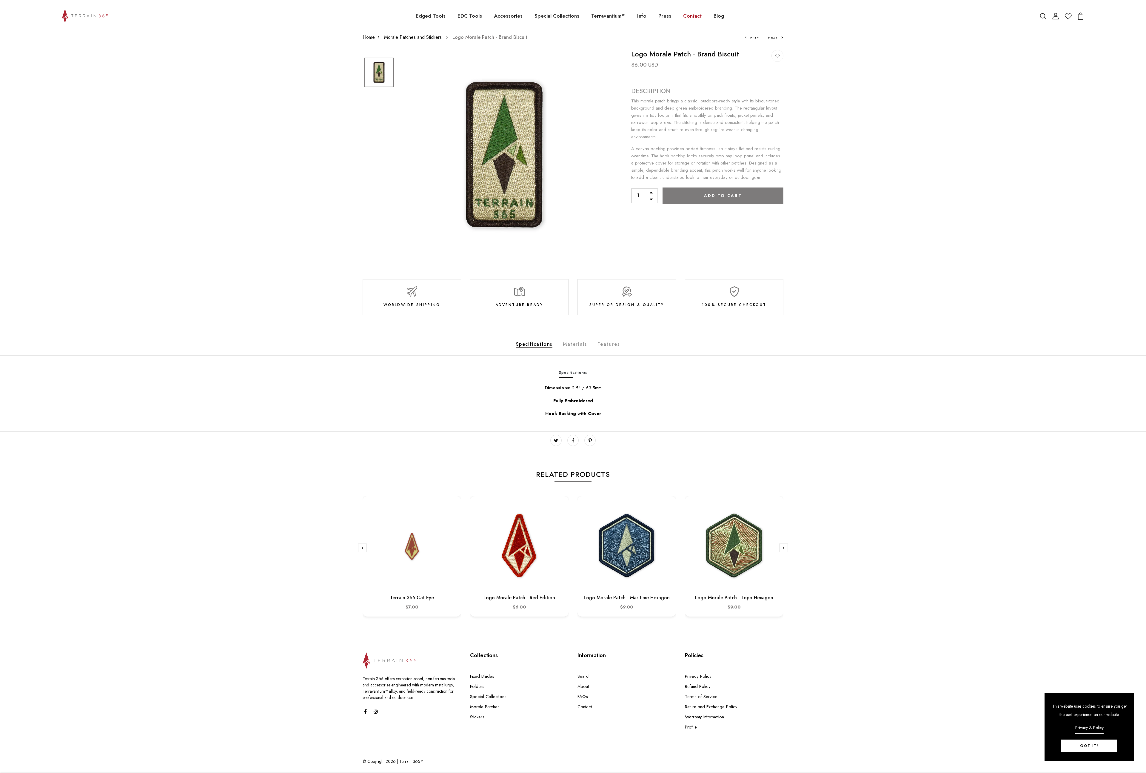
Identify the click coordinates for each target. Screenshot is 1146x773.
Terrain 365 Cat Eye (412, 597)
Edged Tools (431, 15)
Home (369, 37)
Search (584, 676)
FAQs (582, 696)
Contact (692, 15)
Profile (691, 727)
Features (608, 344)
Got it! (1089, 746)
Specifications (534, 344)
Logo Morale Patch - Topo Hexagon (734, 597)
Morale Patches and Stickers (413, 37)
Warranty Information (704, 717)
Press (664, 15)
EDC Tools (470, 15)
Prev (754, 37)
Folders (477, 686)
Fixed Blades (482, 676)
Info (641, 15)
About (583, 686)
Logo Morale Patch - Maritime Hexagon (627, 597)
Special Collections (557, 15)
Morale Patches (485, 706)
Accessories (508, 15)
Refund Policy (698, 686)
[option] (379, 72)
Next (773, 37)
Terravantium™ (608, 15)
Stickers (477, 717)
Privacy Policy (698, 676)
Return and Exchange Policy (711, 706)
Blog (719, 15)
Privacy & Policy (1089, 728)
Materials (575, 344)
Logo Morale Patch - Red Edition (519, 597)
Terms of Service (701, 696)
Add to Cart (723, 196)
